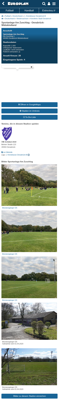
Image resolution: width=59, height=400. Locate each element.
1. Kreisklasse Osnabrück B (35, 16)
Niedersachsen (22, 19)
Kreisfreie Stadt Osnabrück (40, 19)
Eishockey (47, 10)
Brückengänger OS (9, 208)
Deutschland (17, 16)
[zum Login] (3, 3)
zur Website (7, 152)
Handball (29, 10)
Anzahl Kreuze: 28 (12, 55)
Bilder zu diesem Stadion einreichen (29, 396)
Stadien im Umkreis (30, 111)
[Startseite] (17, 5)
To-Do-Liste (30, 117)
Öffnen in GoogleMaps (30, 104)
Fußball (10, 10)
